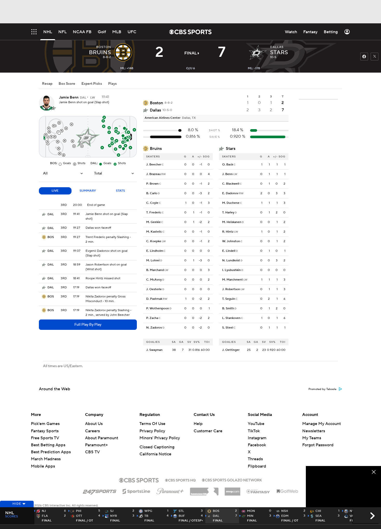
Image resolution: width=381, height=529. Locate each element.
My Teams (311, 438)
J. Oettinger (230, 350)
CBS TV (92, 452)
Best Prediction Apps (51, 452)
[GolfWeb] (287, 491)
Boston (156, 103)
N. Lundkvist (231, 260)
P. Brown (152, 184)
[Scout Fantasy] (258, 491)
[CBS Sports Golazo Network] (232, 479)
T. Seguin (228, 299)
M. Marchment (232, 280)
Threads (255, 459)
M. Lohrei (153, 260)
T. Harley (228, 212)
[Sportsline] (136, 490)
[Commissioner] (204, 489)
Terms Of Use (152, 423)
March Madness (46, 459)
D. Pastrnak (154, 299)
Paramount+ (96, 445)
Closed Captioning (156, 447)
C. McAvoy (154, 280)
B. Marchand (155, 270)
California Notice (155, 454)
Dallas (155, 110)
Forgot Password (318, 445)
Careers (92, 431)
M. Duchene (230, 203)
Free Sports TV (45, 438)
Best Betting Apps (48, 445)
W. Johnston (231, 241)
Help (198, 423)
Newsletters (313, 431)
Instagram (257, 438)
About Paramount (101, 438)
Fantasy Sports (45, 431)
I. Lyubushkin (231, 270)
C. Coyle (152, 203)
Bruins (156, 148)
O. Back (227, 164)
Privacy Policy (152, 431)
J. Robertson (231, 289)
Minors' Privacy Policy (159, 438)
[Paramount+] (170, 490)
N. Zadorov (154, 328)
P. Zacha (152, 318)
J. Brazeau (153, 174)
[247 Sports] (99, 490)
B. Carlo (151, 193)
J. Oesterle (154, 289)
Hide (16, 504)
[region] (343, 487)
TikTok (254, 431)
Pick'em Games (45, 423)
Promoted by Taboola (322, 389)
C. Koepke (153, 241)
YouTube (256, 423)
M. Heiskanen (231, 222)
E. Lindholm (154, 251)
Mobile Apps (43, 466)
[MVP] (232, 489)
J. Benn (227, 174)
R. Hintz (228, 232)
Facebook (257, 445)
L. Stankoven (231, 318)
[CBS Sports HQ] (180, 479)
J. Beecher (153, 164)
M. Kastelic (154, 232)
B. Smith (228, 308)
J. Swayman (154, 350)
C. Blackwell (230, 184)
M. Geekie (153, 222)
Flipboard (257, 466)
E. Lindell (228, 251)
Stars (230, 148)
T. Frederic (153, 212)
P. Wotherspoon (157, 308)
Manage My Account (321, 423)
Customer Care (208, 431)
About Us (94, 423)
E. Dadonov (230, 193)
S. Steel (227, 328)
